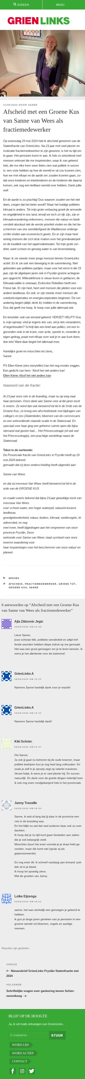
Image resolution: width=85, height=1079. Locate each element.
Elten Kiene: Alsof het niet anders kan (27, 375)
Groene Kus (18, 587)
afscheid (16, 584)
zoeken (22, 4)
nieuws (14, 578)
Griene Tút (67, 584)
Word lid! (20, 1044)
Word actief (23, 1053)
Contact (19, 1061)
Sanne (33, 105)
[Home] (38, 21)
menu (60, 4)
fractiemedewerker (41, 584)
